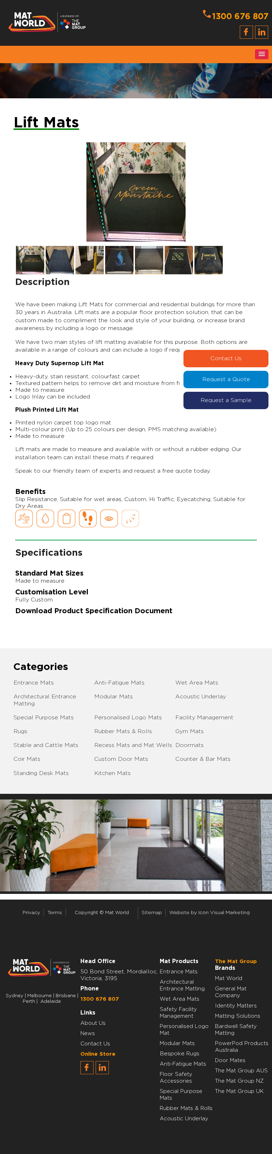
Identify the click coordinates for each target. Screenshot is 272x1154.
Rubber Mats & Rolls (123, 731)
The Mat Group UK (239, 1091)
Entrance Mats (33, 683)
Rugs (20, 731)
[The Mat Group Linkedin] (102, 1073)
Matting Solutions (237, 1016)
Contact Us (226, 358)
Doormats (189, 745)
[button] (261, 54)
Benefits (30, 491)
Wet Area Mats (196, 683)
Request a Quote (226, 379)
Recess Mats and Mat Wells (133, 745)
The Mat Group (236, 961)
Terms (54, 912)
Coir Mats (26, 759)
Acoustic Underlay (200, 696)
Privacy (31, 912)
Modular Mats (113, 696)
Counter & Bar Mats (203, 759)
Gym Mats (189, 731)
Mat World (228, 978)
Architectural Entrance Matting (44, 700)
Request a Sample (225, 400)
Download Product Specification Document (93, 611)
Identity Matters (236, 1006)
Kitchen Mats (112, 773)
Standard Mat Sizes (49, 573)
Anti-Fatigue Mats (119, 683)
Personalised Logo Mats (128, 717)
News (87, 1033)
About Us (93, 1023)
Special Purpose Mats (43, 717)
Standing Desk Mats (41, 773)
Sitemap (152, 912)
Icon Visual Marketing (224, 912)
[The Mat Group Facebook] (87, 1073)
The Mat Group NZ (239, 1081)
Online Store (97, 1054)
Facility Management (204, 717)
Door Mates (230, 1060)
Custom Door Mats (121, 759)
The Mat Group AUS (241, 1070)
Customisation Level (52, 592)
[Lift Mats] (136, 191)
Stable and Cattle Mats (45, 745)
